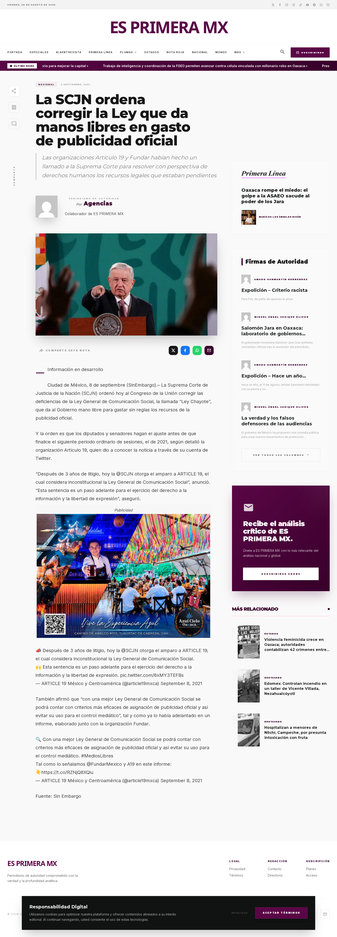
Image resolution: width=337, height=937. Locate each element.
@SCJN (129, 650)
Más (239, 52)
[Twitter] (273, 4)
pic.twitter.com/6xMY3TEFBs (152, 675)
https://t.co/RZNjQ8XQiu (67, 772)
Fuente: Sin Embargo (58, 796)
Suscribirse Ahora (281, 574)
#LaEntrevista (68, 52)
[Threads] (293, 4)
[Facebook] (280, 4)
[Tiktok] (300, 4)
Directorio (275, 875)
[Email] (328, 4)
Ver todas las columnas (281, 454)
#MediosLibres (97, 756)
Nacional (200, 52)
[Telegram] (314, 4)
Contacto (275, 869)
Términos (236, 875)
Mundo (221, 52)
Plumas (128, 52)
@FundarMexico (104, 764)
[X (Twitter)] (173, 350)
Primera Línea (101, 52)
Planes (311, 869)
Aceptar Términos (281, 912)
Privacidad (240, 913)
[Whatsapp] (321, 4)
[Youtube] (307, 4)
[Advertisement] (281, 114)
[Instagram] (286, 4)
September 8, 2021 (181, 683)
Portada (14, 52)
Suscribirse (310, 52)
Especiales (39, 52)
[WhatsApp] (197, 350)
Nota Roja (175, 52)
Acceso (312, 875)
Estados (151, 52)
